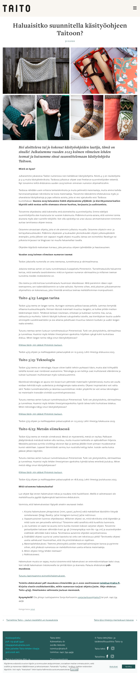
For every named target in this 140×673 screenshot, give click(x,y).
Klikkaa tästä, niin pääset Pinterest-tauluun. (40, 344)
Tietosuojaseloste (59, 659)
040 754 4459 (66, 652)
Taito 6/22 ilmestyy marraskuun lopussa (114, 619)
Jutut (32, 609)
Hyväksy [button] (128, 666)
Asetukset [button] (114, 666)
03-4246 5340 (17, 641)
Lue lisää (74, 669)
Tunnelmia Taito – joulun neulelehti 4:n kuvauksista (32, 619)
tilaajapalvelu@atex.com (17, 644)
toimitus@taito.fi (58, 648)
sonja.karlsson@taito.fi (89, 597)
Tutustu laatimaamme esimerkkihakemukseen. (42, 575)
